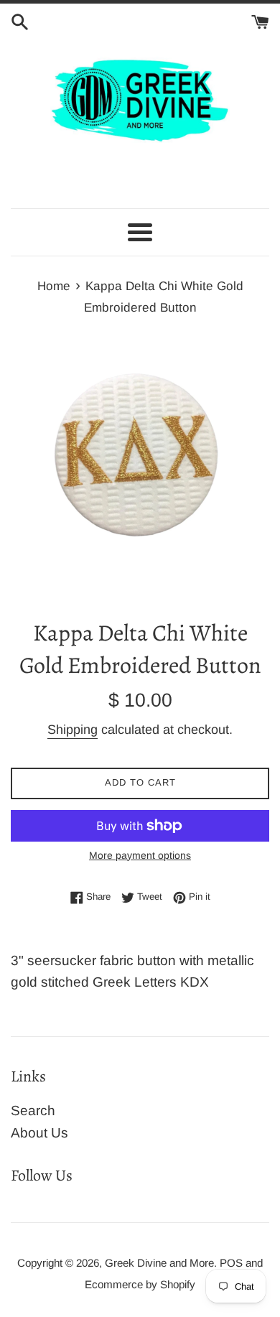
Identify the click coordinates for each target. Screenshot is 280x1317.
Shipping (72, 729)
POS (231, 1263)
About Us (39, 1132)
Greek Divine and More (159, 1263)
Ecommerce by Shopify (140, 1284)
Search (33, 1110)
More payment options (140, 855)
